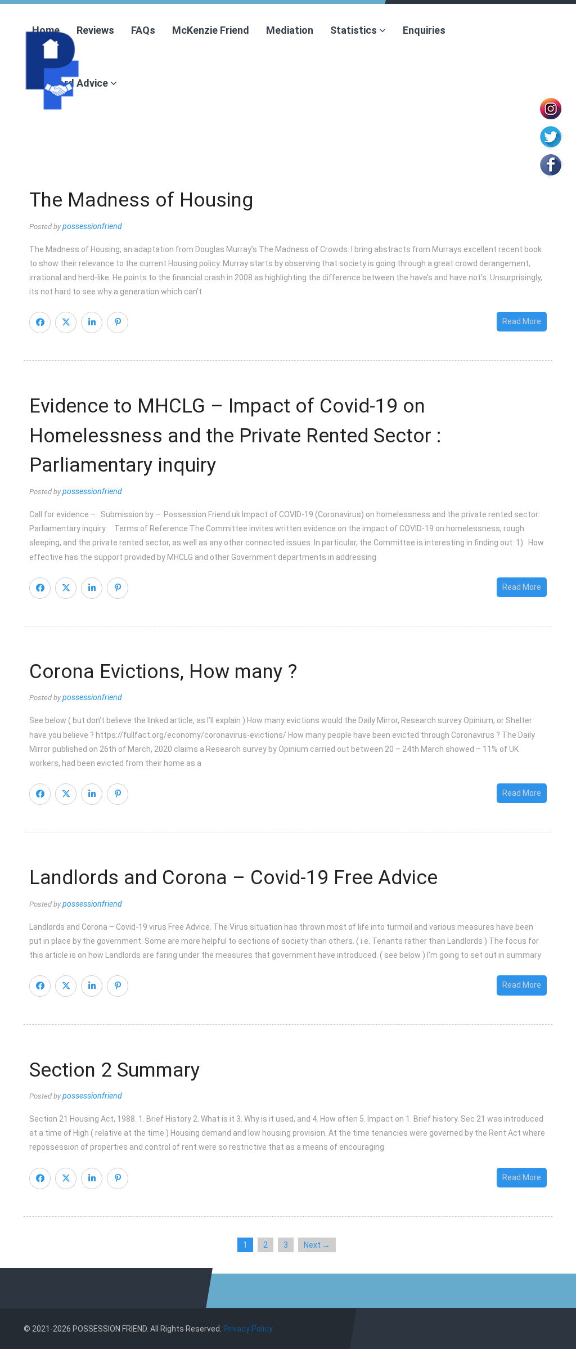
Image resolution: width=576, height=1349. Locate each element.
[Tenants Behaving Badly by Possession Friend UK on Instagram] (551, 107)
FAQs (143, 30)
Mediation (289, 30)
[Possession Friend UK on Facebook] (551, 163)
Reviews (95, 30)
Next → (317, 1244)
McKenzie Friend (210, 30)
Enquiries (424, 30)
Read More (521, 321)
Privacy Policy (248, 1328)
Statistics (354, 30)
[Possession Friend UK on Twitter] (551, 135)
